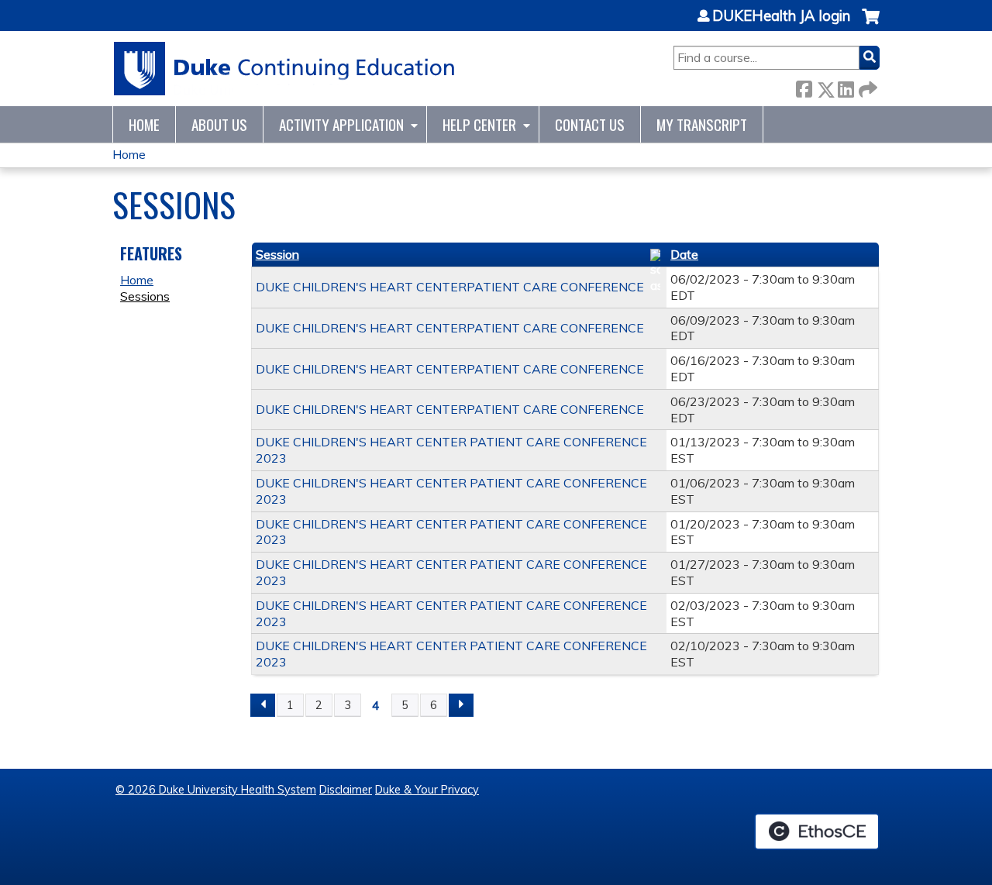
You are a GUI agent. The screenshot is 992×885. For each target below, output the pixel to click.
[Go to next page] (461, 705)
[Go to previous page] (262, 705)
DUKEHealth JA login (781, 16)
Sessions (145, 296)
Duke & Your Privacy (427, 790)
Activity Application (341, 124)
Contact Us (590, 124)
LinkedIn (845, 86)
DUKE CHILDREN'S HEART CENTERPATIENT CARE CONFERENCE (450, 286)
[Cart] (871, 24)
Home (144, 124)
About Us (219, 124)
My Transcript (701, 124)
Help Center (479, 124)
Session (277, 254)
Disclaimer (345, 790)
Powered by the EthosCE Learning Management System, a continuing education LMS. (817, 831)
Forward (866, 86)
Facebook (803, 86)
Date (684, 254)
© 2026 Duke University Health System (215, 790)
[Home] (284, 68)
